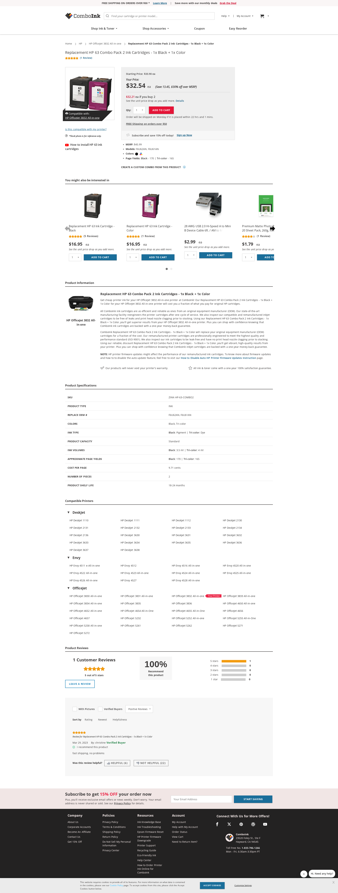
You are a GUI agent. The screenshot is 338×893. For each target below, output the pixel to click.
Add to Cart (161, 110)
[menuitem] (265, 16)
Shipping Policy (111, 832)
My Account (179, 822)
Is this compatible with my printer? (86, 129)
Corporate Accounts (79, 827)
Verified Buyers (113, 709)
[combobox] (159, 16)
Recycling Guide (146, 850)
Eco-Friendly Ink (146, 855)
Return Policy (110, 836)
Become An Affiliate (79, 832)
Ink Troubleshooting (149, 827)
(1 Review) (86, 57)
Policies (108, 815)
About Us (73, 822)
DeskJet (79, 512)
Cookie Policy (116, 885)
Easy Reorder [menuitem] (238, 28)
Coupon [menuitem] (199, 28)
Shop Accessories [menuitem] (154, 28)
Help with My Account (185, 827)
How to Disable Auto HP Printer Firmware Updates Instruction (218, 358)
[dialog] (169, 885)
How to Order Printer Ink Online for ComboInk (149, 868)
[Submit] (107, 16)
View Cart (177, 836)
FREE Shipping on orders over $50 (146, 123)
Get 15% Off (75, 841)
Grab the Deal (228, 3)
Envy (76, 557)
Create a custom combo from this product (151, 167)
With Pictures (87, 709)
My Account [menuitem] (244, 16)
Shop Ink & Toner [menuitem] (102, 28)
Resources (145, 815)
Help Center (144, 860)
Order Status (179, 832)
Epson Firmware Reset (150, 832)
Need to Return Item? (184, 841)
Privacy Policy (122, 803)
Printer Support (146, 845)
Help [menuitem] (224, 16)
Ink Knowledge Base (149, 822)
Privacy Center (110, 850)
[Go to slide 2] (171, 269)
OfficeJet (80, 588)
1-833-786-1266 (251, 848)
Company (75, 815)
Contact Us (74, 836)
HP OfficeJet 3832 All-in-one (82, 118)
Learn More (160, 3)
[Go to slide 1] (167, 269)
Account (178, 815)
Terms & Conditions (114, 827)
